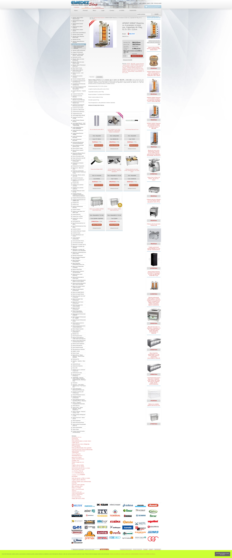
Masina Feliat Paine (77, 269)
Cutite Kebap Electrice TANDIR (78, 134)
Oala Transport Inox (77, 335)
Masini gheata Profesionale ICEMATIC (79, 314)
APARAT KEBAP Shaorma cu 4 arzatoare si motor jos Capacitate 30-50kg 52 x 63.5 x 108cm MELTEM (153, 99)
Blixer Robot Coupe (77, 68)
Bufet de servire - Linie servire (78, 73)
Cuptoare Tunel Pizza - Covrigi (78, 118)
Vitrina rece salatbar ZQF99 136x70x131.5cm (114, 209)
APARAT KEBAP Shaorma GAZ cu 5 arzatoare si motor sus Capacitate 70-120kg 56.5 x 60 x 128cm (153, 73)
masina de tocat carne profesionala (82, 449)
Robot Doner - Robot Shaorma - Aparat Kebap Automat (78, 356)
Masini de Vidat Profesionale (76, 308)
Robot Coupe (76, 353)
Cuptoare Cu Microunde (78, 109)
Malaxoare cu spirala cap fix (79, 244)
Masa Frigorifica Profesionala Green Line (78, 264)
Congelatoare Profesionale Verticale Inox (79, 84)
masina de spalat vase (77, 491)
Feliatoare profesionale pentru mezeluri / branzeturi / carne (79, 172)
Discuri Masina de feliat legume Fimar (78, 146)
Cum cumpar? (137, 550)
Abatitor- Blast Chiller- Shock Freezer (78, 18)
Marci (94, 10)
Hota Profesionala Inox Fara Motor (79, 227)
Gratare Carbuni (76, 209)
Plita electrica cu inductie (79, 349)
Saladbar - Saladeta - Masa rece (79, 361)
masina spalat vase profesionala (81, 481)
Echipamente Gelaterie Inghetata (78, 163)
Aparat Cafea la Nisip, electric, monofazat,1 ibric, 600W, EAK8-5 (153, 49)
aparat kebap (131, 71)
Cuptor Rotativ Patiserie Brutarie (78, 121)
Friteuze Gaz (76, 204)
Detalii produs (114, 145)
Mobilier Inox (76, 333)
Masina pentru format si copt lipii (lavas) (78, 272)
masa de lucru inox (78, 498)
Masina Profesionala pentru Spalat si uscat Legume (79, 281)
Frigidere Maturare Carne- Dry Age (79, 191)
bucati (124, 55)
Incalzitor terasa (76, 232)
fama (82, 459)
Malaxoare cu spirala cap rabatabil (78, 247)
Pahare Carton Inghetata (78, 343)
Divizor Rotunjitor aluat (78, 156)
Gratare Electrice (76, 214)
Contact (112, 10)
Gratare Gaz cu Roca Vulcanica (77, 219)
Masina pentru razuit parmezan (77, 275)
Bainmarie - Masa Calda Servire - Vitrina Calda (78, 55)
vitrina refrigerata (76, 454)
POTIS (73, 472)
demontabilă (81, 489)
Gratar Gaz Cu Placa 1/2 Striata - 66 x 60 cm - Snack (154, 179)
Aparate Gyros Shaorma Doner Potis (78, 37)
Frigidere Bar (76, 182)
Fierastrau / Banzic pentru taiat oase (79, 175)
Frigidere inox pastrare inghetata (78, 188)
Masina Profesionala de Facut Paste (78, 278)
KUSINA (74, 476)
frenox (80, 455)
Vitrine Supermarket (77, 427)
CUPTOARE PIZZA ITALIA (79, 115)
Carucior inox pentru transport (77, 76)
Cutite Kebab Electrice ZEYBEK (78, 131)
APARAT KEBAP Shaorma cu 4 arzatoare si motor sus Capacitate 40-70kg (132, 68)
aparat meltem (126, 65)
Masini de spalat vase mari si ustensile (79, 296)
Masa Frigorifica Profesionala (76, 261)
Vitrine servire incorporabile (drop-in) (79, 425)
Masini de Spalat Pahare (78, 294)
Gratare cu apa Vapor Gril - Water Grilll (79, 212)
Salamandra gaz (76, 364)
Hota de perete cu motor (78, 469)
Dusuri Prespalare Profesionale (77, 160)
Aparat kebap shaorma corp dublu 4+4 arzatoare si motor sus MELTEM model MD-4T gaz (153, 273)
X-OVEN (121, 10)
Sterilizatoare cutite (77, 372)
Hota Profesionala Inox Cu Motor (79, 224)
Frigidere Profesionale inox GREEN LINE (79, 200)
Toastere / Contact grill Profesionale (78, 392)
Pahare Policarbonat (77, 345)
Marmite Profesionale (78, 255)
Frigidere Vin (76, 202)
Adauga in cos (137, 56)
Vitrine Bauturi (76, 405)
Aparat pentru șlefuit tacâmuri (77, 27)
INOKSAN (157, 550)
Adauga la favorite (127, 60)
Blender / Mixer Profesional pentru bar (79, 65)
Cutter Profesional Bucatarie (77, 140)
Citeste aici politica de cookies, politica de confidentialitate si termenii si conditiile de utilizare (132, 554)
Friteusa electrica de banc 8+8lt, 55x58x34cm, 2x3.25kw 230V (132, 170)
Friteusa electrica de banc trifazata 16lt (153, 224)
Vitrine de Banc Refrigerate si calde (79, 415)
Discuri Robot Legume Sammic (78, 151)
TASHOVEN (132, 10)
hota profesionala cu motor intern (81, 441)
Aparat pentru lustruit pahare (78, 24)
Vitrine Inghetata (76, 420)
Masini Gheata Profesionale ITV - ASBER (79, 317)
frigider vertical (75, 489)
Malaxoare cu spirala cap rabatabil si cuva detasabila (79, 250)
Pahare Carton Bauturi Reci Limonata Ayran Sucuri (79, 341)
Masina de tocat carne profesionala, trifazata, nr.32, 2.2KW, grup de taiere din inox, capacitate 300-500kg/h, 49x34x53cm (153, 153)
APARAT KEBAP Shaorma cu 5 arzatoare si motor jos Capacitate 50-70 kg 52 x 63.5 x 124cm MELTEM (153, 126)
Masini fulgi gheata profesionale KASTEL (78, 311)
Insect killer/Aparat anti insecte (78, 235)
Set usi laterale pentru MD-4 (97, 129)
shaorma (74, 490)
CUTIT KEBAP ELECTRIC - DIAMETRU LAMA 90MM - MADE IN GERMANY (114, 131)
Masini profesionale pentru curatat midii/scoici (79, 326)
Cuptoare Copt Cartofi (78, 107)
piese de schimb (76, 457)
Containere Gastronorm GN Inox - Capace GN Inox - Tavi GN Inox (79, 88)
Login (102, 10)
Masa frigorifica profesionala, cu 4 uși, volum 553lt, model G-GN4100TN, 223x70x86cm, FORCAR (153, 356)
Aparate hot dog (76, 39)
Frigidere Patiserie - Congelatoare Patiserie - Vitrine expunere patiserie (79, 194)
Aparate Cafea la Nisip (78, 34)
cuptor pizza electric (79, 480)
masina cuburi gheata (78, 484)
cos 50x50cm (75, 471)
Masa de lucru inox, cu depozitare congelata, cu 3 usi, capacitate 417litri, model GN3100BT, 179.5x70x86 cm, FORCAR (153, 330)
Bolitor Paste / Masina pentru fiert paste (78, 70)
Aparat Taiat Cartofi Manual (79, 32)
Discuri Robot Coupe (78, 148)
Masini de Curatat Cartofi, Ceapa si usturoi (79, 287)
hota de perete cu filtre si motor (81, 478)
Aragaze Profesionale (78, 52)
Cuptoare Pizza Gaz (77, 113)
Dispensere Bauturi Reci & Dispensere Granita (79, 154)
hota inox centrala (76, 495)
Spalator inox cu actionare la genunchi (79, 370)
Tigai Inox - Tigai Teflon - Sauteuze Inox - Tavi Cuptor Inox (79, 385)
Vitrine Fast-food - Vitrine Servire (79, 418)
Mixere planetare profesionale (76, 331)
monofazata (75, 438)
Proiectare (98, 7)
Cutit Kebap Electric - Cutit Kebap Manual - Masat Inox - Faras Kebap (79, 124)
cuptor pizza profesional (78, 493)
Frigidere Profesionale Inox (79, 197)
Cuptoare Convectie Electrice (77, 96)
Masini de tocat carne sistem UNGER (78, 305)
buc (90, 145)
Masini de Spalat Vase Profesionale (78, 299)
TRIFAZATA (79, 494)
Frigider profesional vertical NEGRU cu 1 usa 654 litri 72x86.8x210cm (153, 248)
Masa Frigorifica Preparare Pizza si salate (79, 258)
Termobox (75, 382)
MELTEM (82, 462)
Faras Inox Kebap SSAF (97, 169)
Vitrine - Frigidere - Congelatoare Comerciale (79, 403)
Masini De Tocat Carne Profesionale (78, 302)
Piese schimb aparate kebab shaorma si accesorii (79, 47)
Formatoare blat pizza (78, 177)
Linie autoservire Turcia (78, 240)
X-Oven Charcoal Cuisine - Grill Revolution (79, 432)
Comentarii (99, 77)
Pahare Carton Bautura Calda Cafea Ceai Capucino (79, 338)
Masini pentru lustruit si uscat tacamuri (78, 323)
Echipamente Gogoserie (78, 166)
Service (86, 7)
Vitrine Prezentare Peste (78, 422)
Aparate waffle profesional (79, 50)
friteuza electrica (75, 439)
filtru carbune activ (77, 486)
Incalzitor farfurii (76, 229)
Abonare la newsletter (78, 549)
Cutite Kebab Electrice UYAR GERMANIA (78, 128)
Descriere (92, 77)
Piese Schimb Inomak (78, 347)
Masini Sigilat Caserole (78, 328)
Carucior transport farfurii (79, 78)
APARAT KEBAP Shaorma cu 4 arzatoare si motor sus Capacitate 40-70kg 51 (133, 66)
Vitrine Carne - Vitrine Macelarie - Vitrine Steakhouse (78, 408)
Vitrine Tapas (76, 429)
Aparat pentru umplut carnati (78, 30)
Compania (76, 7)
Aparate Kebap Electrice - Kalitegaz (79, 42)
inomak (78, 459)
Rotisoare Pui (76, 359)
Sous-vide (75, 367)
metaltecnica (79, 473)
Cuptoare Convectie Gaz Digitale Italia (78, 102)
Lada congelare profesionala (76, 238)
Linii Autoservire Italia (78, 242)
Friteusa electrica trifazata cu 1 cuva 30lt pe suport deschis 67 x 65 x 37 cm (153, 201)
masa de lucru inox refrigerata (80, 444)
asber (74, 459)
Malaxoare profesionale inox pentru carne (79, 253)
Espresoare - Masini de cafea (78, 168)
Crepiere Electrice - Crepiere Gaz (79, 91)
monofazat (75, 455)
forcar (81, 471)
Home (76, 10)
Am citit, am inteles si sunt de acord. (222, 554)
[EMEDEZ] (84, 4)
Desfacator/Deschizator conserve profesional (78, 143)
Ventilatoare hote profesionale (77, 397)
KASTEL (74, 483)
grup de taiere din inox (76, 437)
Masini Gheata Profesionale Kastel (79, 320)
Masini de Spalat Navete (78, 292)
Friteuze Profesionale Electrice (78, 207)
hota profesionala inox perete (81, 448)
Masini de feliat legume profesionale (78, 290)
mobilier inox (75, 460)
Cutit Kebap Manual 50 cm (131, 129)
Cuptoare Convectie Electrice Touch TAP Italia (79, 99)
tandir (79, 497)
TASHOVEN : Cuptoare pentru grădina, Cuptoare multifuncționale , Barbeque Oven (79, 379)
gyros (73, 463)
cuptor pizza (75, 442)
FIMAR (82, 474)
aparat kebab (138, 71)
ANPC (151, 550)
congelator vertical (76, 474)
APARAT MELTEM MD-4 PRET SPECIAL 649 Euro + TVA (153, 42)
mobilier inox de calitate (78, 466)
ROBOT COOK (76, 351)
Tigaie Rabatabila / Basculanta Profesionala (78, 389)
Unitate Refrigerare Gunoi (79, 394)
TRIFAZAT (75, 452)
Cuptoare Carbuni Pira (78, 93)
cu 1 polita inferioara (76, 446)
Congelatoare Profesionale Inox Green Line (79, 81)
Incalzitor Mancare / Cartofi (79, 231)
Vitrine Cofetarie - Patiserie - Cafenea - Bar (79, 412)
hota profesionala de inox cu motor (81, 468)
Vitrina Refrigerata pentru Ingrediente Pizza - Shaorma (79, 400)
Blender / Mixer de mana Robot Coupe (78, 62)
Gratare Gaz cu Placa (78, 216)
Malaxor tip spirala (76, 445)
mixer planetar (75, 497)
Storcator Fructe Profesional (76, 375)
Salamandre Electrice (78, 365)
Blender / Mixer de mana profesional (78, 59)
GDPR (145, 550)
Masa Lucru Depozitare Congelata (78, 267)
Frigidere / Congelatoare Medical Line (78, 180)
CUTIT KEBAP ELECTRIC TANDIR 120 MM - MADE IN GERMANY (114, 170)
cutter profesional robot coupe (78, 450)
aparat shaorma (140, 63)
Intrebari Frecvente (126, 550)
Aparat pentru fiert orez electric (78, 21)
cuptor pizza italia (78, 465)
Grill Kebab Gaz (76, 221)
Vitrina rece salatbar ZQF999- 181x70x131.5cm (96, 209)
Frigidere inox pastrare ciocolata (78, 185)
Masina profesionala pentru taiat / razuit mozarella (79, 284)
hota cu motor (76, 488)
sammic (74, 494)
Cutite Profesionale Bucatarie (77, 137)
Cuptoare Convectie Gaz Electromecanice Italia (78, 105)
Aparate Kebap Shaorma (78, 44)
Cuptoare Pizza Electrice (78, 111)
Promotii (85, 10)
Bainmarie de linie (77, 57)
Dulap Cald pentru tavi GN (79, 158)
